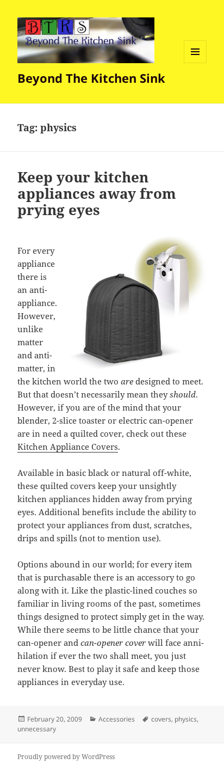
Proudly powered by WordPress (66, 756)
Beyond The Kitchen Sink (91, 78)
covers (161, 719)
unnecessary (36, 729)
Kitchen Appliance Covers (67, 446)
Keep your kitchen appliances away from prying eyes (96, 193)
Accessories (116, 719)
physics (186, 719)
